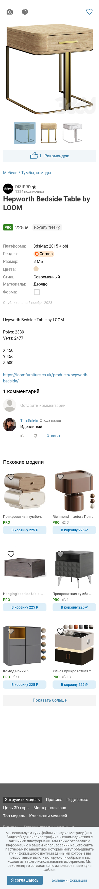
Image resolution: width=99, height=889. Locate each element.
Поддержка (77, 799)
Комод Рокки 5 (15, 671)
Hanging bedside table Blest (24, 594)
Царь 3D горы (16, 807)
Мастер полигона (50, 807)
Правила (54, 799)
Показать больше (50, 700)
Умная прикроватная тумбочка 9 (73, 671)
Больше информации (69, 880)
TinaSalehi (29, 420)
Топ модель (14, 816)
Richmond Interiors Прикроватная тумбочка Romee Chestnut (73, 516)
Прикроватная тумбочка (24, 516)
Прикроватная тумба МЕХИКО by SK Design (73, 594)
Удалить (65, 453)
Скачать (65, 453)
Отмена (33, 453)
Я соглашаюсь (25, 880)
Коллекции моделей (48, 816)
